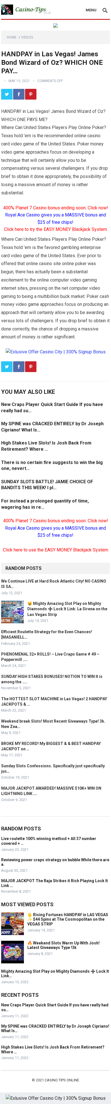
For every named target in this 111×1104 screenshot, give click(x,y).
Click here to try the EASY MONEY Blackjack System (55, 229)
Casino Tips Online (62, 1080)
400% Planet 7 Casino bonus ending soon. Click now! (55, 208)
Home (12, 37)
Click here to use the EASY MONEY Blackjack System (55, 550)
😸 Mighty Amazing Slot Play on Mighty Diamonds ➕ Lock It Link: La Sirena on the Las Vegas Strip (67, 609)
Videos (27, 37)
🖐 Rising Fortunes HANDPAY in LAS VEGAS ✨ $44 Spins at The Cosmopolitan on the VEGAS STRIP (67, 919)
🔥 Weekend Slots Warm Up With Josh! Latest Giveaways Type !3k (63, 945)
